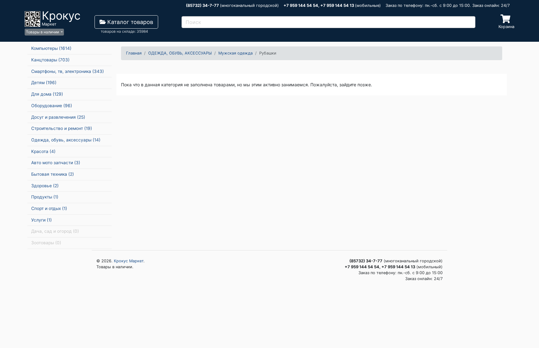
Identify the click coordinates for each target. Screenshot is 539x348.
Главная (134, 53)
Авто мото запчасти (55, 162)
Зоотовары (46, 242)
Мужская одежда (235, 53)
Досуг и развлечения (58, 117)
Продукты (44, 196)
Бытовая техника (52, 174)
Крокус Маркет (128, 261)
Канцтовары (50, 59)
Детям (43, 82)
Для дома (47, 94)
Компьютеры (51, 48)
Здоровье (45, 185)
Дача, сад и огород (55, 231)
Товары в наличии (43, 32)
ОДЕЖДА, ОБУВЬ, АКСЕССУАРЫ (180, 53)
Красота (43, 151)
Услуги (41, 219)
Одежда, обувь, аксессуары (65, 139)
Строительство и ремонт (61, 128)
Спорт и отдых (49, 208)
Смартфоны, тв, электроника (67, 71)
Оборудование (51, 105)
